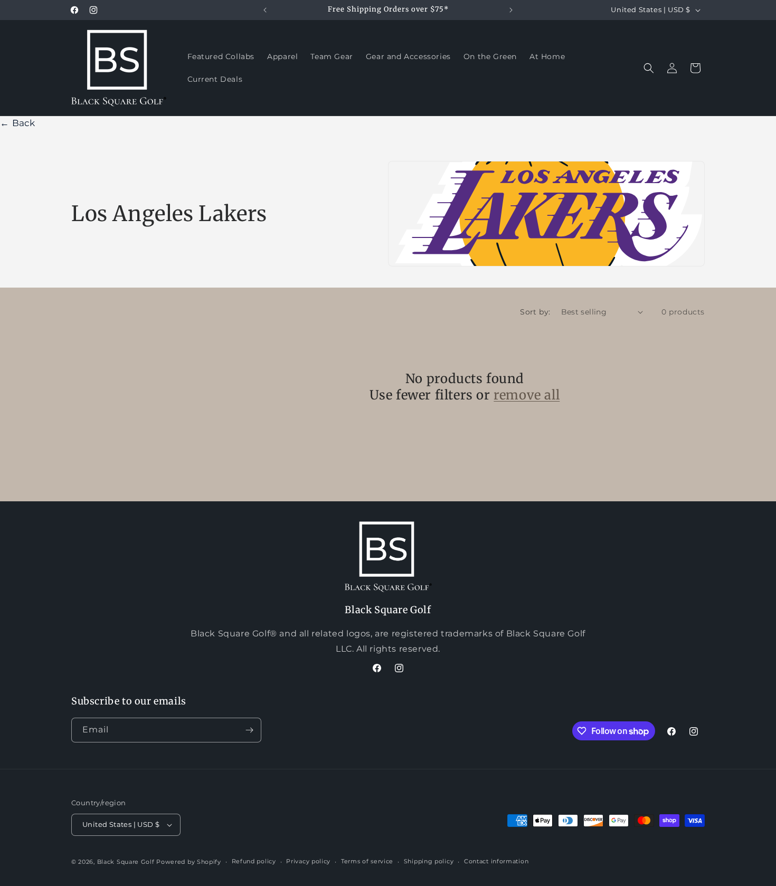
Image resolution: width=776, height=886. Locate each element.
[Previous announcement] (265, 10)
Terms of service (367, 861)
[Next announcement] (511, 10)
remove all (527, 395)
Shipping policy (429, 861)
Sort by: (535, 312)
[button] (648, 68)
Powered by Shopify (188, 861)
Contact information (496, 861)
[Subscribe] (249, 730)
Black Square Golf (126, 861)
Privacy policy (308, 861)
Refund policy (254, 861)
